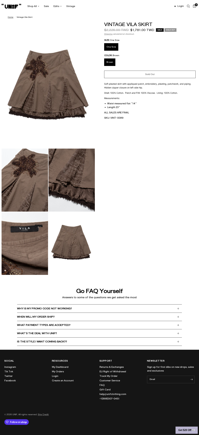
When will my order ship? (36, 316)
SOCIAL (9, 361)
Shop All (32, 6)
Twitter (8, 376)
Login (55, 376)
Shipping (108, 34)
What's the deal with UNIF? (37, 333)
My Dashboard (60, 367)
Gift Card (105, 389)
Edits (56, 6)
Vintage (70, 6)
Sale (46, 6)
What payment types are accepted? (43, 325)
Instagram (10, 367)
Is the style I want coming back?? (42, 341)
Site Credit (43, 414)
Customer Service (110, 380)
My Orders (58, 371)
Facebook (10, 380)
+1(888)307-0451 (109, 398)
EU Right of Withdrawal (113, 371)
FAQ (102, 385)
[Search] (188, 6)
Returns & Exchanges (112, 367)
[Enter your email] (191, 379)
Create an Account (63, 380)
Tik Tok (8, 371)
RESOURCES (60, 361)
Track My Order (109, 376)
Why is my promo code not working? (44, 308)
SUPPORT (106, 361)
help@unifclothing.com (113, 394)
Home (10, 17)
